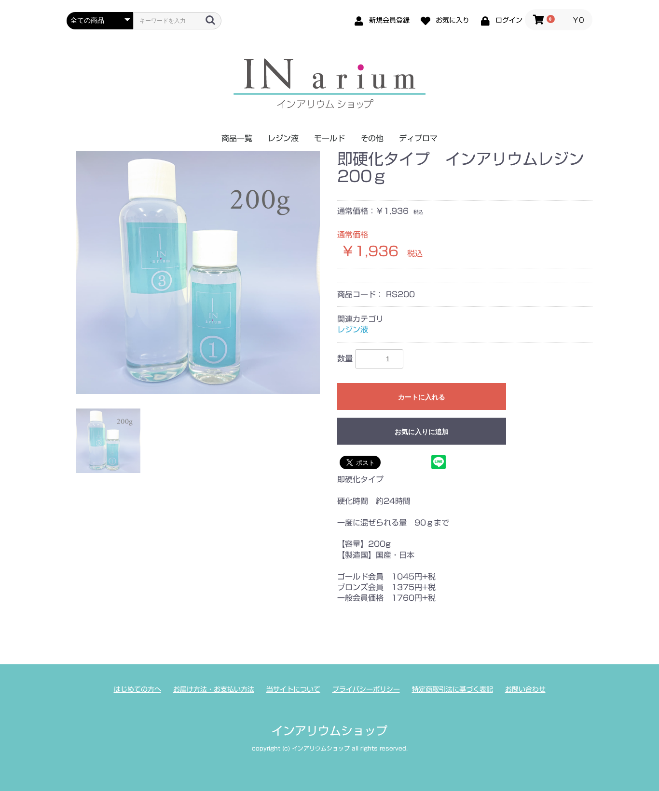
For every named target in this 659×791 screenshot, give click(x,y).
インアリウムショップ (329, 731)
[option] (198, 272)
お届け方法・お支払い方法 (213, 689)
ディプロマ (418, 138)
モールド (329, 138)
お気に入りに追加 (422, 431)
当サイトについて (293, 689)
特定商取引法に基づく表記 (452, 689)
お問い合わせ (525, 689)
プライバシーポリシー (366, 689)
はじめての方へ (137, 689)
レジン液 (283, 138)
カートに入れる (421, 397)
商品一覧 (236, 138)
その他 (372, 138)
